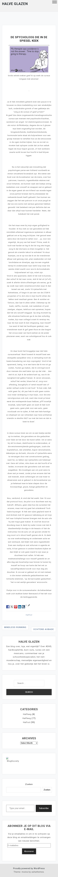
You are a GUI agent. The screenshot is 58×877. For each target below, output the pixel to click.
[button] (54, 2)
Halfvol (29, 615)
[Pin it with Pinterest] (15, 606)
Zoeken (29, 784)
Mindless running (15, 627)
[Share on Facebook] (7, 606)
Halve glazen (15, 4)
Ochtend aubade (43, 629)
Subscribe (44, 808)
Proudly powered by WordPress (29, 868)
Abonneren (29, 851)
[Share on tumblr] (23, 606)
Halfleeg (27, 714)
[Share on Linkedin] (19, 606)
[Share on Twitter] (11, 606)
